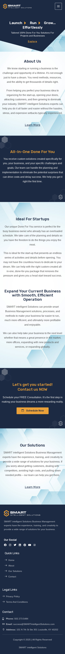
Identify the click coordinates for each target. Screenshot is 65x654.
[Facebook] (5, 545)
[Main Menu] (58, 6)
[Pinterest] (25, 545)
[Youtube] (29, 545)
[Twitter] (15, 545)
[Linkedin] (20, 545)
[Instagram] (10, 545)
